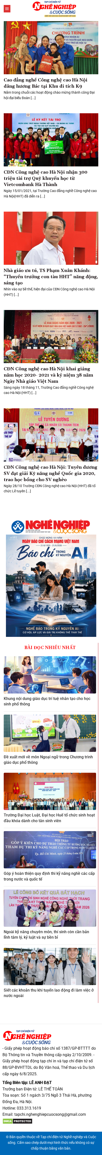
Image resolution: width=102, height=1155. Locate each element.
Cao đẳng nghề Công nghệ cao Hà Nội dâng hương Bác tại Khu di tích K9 (45, 83)
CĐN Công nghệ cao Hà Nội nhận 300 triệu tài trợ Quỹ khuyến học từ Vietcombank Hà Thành (45, 178)
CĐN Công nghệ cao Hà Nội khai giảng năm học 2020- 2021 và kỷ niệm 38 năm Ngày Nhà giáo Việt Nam (48, 375)
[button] (7, 8)
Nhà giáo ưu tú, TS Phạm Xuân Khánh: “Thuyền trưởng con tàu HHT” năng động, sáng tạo (51, 277)
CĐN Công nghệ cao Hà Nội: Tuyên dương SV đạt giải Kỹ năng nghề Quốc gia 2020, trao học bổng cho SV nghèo (50, 473)
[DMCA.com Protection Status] (17, 1120)
